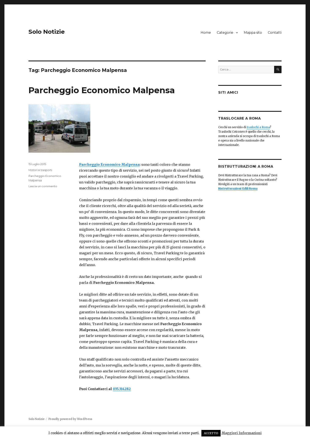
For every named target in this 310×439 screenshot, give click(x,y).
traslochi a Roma (258, 127)
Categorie (225, 33)
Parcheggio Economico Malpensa (101, 90)
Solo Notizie (46, 31)
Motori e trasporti (40, 170)
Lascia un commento (42, 186)
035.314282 (122, 389)
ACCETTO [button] (211, 433)
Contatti (275, 33)
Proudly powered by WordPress (70, 419)
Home (206, 33)
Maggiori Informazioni (241, 433)
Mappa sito (253, 33)
